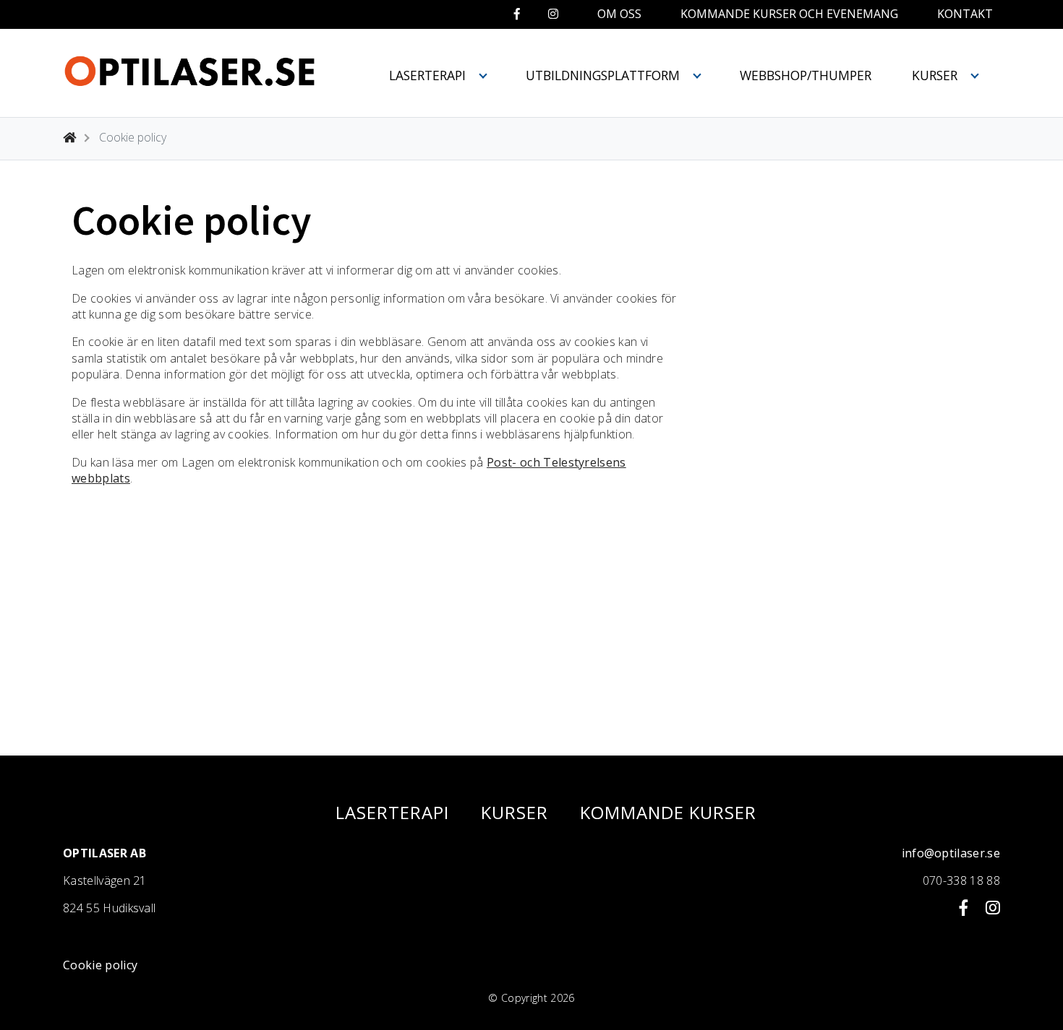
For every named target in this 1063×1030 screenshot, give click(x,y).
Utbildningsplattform (603, 75)
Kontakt (965, 14)
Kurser (934, 75)
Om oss (619, 14)
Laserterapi (427, 75)
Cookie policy (100, 965)
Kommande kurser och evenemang (789, 14)
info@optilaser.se (951, 853)
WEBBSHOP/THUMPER (805, 75)
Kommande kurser (668, 813)
